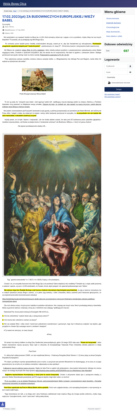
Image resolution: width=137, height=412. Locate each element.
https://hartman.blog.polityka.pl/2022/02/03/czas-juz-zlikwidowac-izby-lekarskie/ (64, 370)
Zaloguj (118, 89)
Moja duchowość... (113, 32)
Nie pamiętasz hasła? (112, 94)
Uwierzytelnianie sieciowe (120, 83)
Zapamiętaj (111, 77)
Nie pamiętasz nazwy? (113, 97)
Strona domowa (112, 19)
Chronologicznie (112, 27)
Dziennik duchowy (113, 23)
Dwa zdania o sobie (114, 36)
